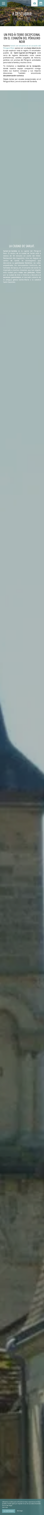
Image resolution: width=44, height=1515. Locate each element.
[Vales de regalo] (34, 3)
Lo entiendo (9, 1511)
